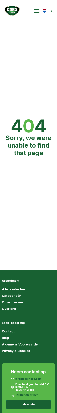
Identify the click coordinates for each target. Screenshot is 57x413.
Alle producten (13, 289)
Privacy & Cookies (16, 351)
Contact (8, 331)
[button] (36, 11)
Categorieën (11, 296)
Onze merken (12, 302)
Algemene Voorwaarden (21, 344)
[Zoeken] (52, 11)
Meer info (28, 404)
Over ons (9, 309)
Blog (5, 338)
